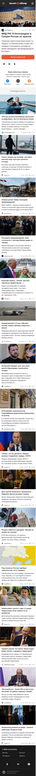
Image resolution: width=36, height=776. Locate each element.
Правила (22, 756)
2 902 (32, 429)
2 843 (32, 467)
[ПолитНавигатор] (2, 132)
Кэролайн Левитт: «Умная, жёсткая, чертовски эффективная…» (16, 282)
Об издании (6, 756)
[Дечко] (3, 30)
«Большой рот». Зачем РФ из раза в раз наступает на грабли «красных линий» (17, 690)
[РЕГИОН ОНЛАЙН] (2, 175)
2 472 (32, 543)
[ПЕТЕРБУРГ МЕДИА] (2, 429)
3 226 (32, 256)
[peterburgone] (2, 256)
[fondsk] (2, 298)
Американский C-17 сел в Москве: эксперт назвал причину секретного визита (16, 325)
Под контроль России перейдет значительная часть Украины (14, 569)
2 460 (32, 584)
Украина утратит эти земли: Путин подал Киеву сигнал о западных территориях (18, 650)
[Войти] (32, 3)
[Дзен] (29, 764)
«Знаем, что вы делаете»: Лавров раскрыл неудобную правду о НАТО (16, 455)
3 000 (32, 341)
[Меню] (3, 3)
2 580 (32, 505)
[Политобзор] (18, 3)
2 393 (32, 664)
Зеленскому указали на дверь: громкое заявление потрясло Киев (17, 729)
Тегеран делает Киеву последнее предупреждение (15, 201)
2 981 (32, 386)
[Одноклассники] (7, 764)
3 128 (32, 298)
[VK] (18, 764)
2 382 (32, 703)
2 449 (32, 624)
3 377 (32, 213)
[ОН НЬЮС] (2, 341)
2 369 (32, 743)
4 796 (32, 132)
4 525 (32, 175)
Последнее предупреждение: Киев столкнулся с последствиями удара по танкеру (17, 240)
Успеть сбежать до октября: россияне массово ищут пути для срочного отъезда (17, 159)
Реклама (5, 752)
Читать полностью (18, 57)
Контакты (22, 752)
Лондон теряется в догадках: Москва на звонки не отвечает (17, 531)
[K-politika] (2, 386)
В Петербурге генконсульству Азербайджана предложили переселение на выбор (18, 413)
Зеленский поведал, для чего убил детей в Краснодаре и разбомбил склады (16, 368)
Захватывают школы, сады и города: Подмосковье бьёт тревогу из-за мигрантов (17, 611)
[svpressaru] (2, 213)
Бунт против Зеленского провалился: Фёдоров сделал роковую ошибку (17, 493)
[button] (4, 64)
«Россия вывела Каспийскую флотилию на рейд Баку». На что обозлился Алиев (18, 118)
